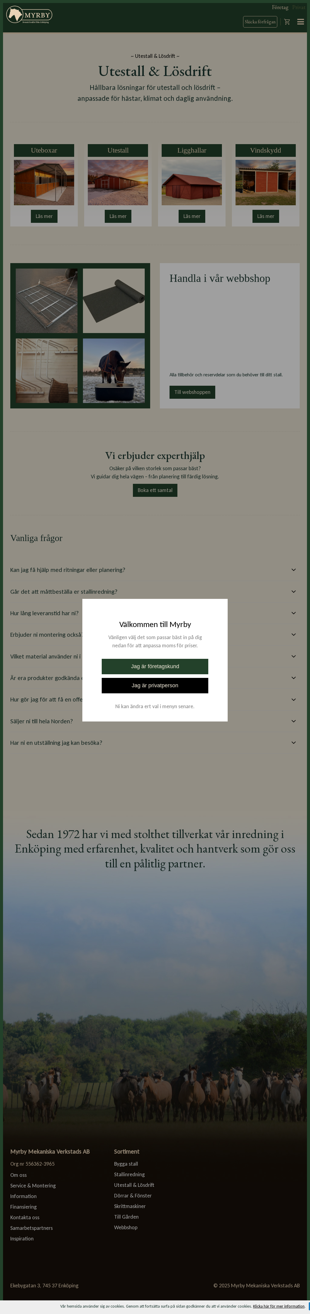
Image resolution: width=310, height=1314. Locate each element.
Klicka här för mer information (279, 1306)
